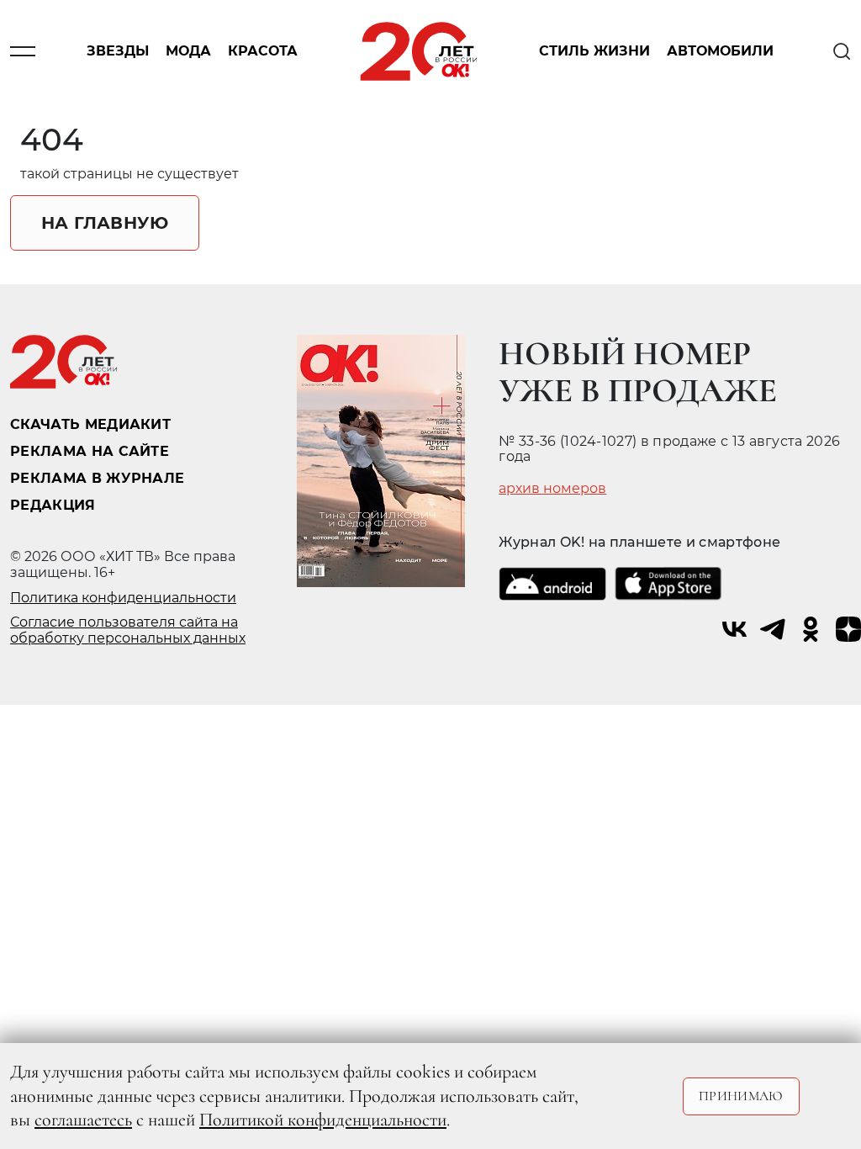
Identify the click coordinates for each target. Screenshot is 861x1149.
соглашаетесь (83, 1119)
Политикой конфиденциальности (322, 1119)
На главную (104, 223)
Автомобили (720, 52)
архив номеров (552, 488)
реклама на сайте (89, 451)
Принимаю (741, 1096)
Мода (188, 52)
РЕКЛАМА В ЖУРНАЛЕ (97, 478)
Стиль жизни (594, 52)
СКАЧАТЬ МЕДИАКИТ (90, 424)
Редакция (53, 505)
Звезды (118, 52)
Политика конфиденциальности (123, 598)
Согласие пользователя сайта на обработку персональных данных (128, 630)
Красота (263, 52)
